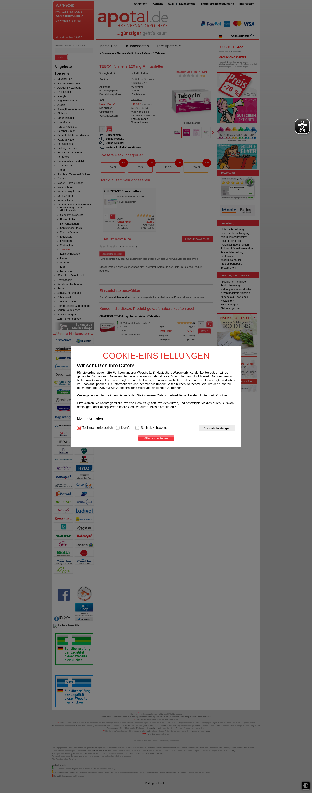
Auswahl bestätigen (216, 428)
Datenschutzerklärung (172, 395)
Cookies (222, 395)
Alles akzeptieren (156, 438)
